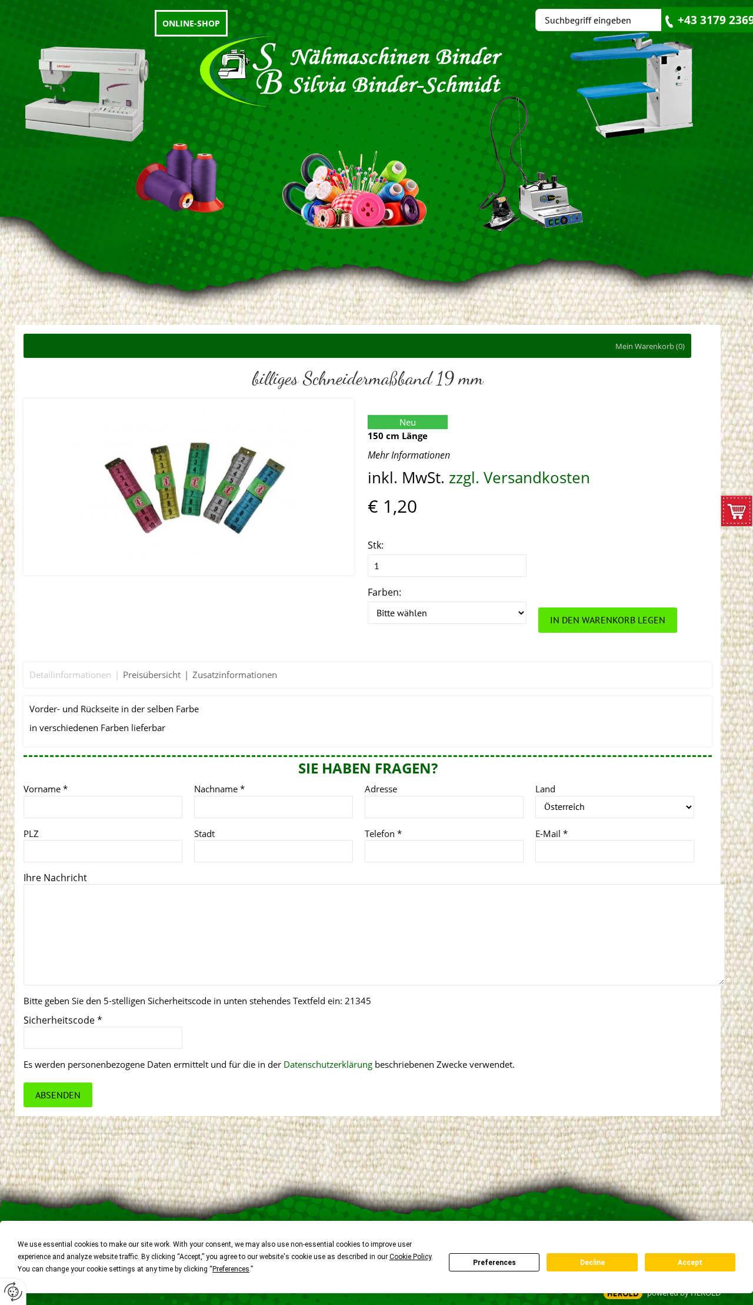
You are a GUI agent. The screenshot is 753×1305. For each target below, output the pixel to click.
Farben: (384, 592)
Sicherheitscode (63, 1020)
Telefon (383, 833)
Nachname (219, 789)
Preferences (494, 1262)
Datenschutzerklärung (328, 1064)
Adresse (381, 789)
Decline (592, 1262)
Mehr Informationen (409, 455)
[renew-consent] (13, 1292)
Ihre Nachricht (55, 877)
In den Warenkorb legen (607, 620)
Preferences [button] (230, 1269)
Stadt (204, 833)
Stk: (376, 545)
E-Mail (551, 833)
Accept (690, 1262)
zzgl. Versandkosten (519, 477)
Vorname (46, 789)
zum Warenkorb (737, 514)
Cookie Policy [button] (410, 1257)
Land (545, 789)
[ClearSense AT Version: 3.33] (623, 1293)
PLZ (31, 833)
